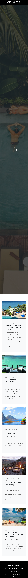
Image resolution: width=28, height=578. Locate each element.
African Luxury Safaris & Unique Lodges (13, 484)
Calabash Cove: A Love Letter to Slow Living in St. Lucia (13, 327)
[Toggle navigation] (25, 2)
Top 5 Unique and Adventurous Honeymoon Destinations (14, 534)
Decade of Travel (11, 433)
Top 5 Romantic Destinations (10, 380)
